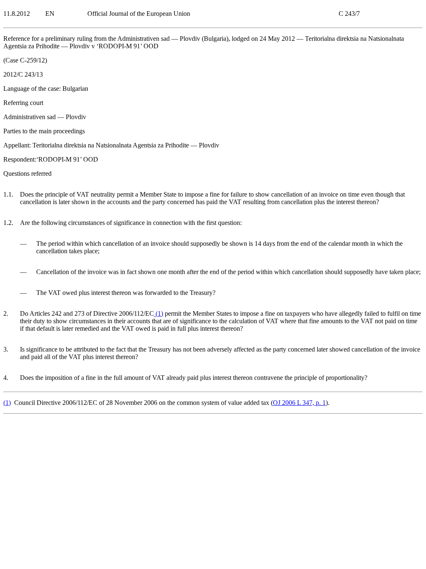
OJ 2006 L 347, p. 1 (299, 402)
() (158, 313)
